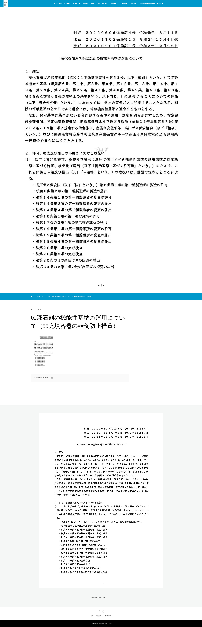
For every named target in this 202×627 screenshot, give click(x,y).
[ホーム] (31, 293)
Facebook (99, 611)
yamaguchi (44, 378)
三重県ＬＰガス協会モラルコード (83, 3)
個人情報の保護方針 (98, 597)
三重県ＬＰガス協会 (105, 623)
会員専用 (133, 3)
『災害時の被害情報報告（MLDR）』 (151, 3)
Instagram (103, 611)
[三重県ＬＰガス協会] (101, 586)
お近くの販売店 (102, 3)
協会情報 (124, 3)
